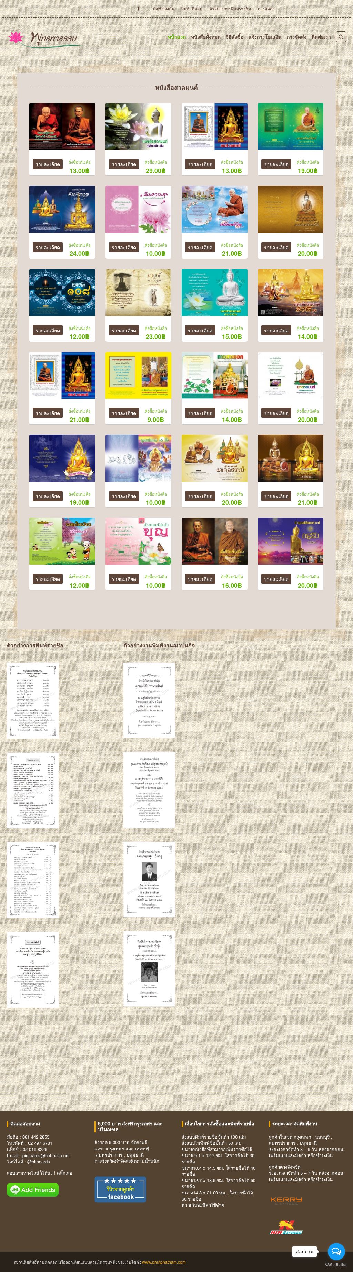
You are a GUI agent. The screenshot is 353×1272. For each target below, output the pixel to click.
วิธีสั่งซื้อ (234, 36)
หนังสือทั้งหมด (206, 36)
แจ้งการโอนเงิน (265, 36)
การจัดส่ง (266, 8)
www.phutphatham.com (164, 1262)
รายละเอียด (48, 164)
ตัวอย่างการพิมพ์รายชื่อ (230, 8)
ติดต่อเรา (321, 36)
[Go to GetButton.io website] (336, 1265)
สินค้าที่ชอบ (191, 8)
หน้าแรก (177, 36)
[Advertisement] (176, 1062)
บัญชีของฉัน (163, 8)
